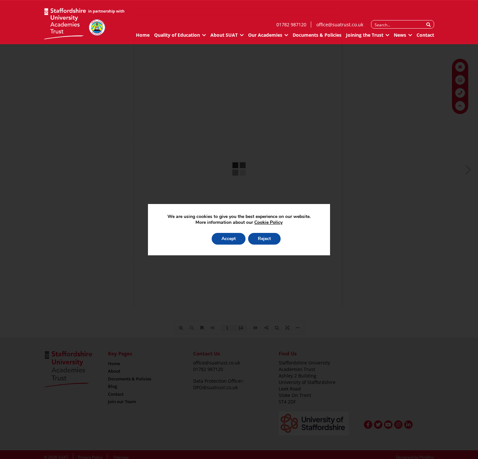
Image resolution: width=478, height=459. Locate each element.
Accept (228, 239)
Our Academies (265, 35)
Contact (425, 35)
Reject (264, 239)
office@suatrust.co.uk (339, 24)
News (400, 35)
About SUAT (224, 35)
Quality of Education (177, 35)
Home (143, 35)
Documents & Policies (317, 35)
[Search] (428, 25)
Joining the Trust (364, 35)
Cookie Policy (268, 222)
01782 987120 (291, 24)
